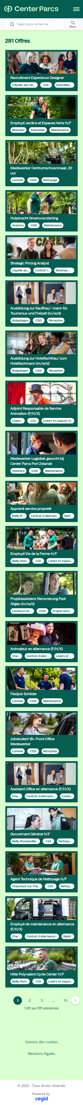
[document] (41, 70)
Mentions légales (41, 1053)
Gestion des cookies (41, 1042)
